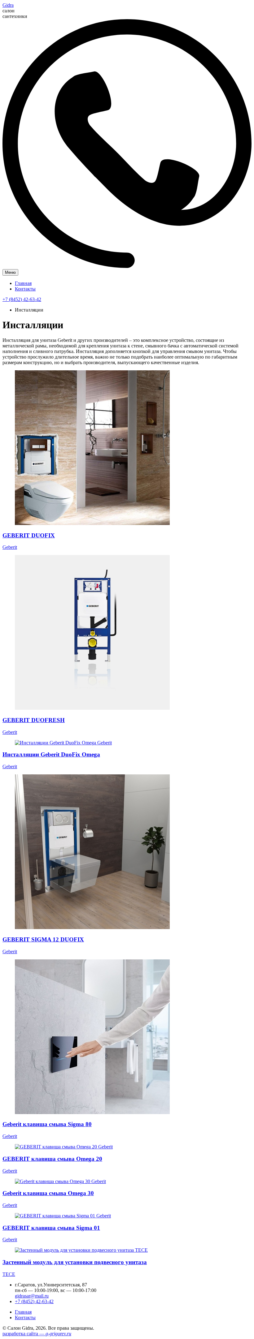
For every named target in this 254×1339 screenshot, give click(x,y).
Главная (23, 283)
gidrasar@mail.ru (32, 1295)
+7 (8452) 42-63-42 (21, 299)
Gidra (8, 5)
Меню (10, 272)
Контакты (25, 288)
